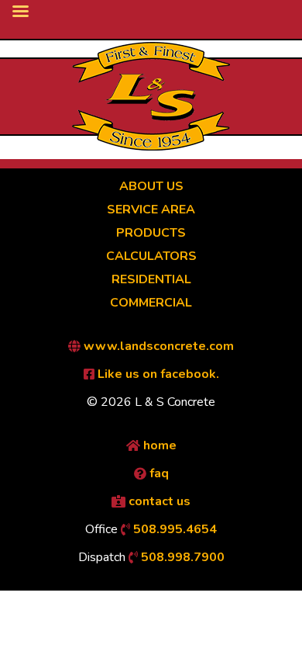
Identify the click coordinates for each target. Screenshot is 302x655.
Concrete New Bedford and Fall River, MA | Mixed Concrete (151, 96)
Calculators (151, 256)
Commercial (151, 302)
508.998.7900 (181, 557)
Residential (151, 279)
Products (151, 232)
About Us (151, 186)
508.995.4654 (173, 529)
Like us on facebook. (156, 374)
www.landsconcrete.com (157, 346)
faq (157, 473)
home (158, 445)
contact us (157, 501)
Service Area (151, 209)
